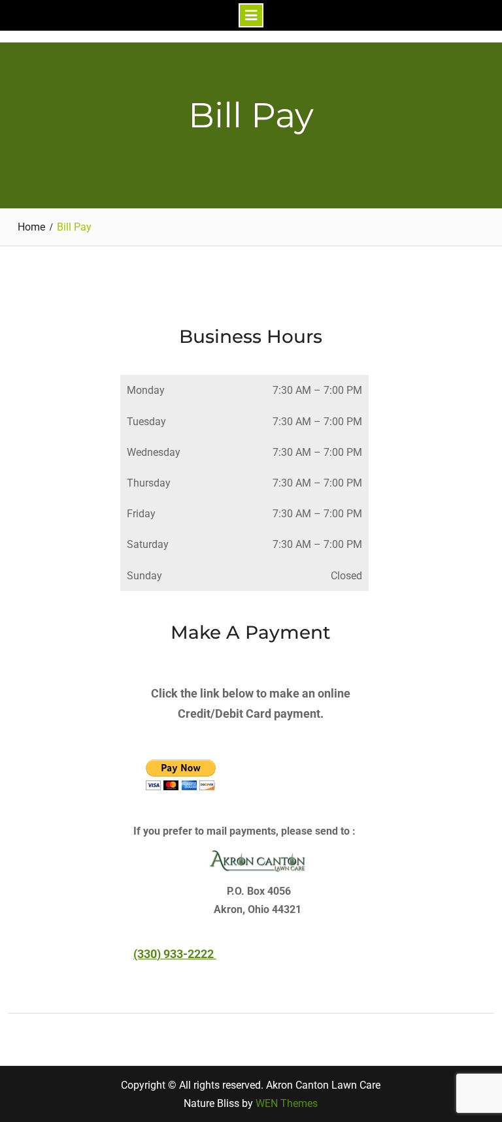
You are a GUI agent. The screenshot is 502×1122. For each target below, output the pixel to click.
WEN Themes (287, 1103)
